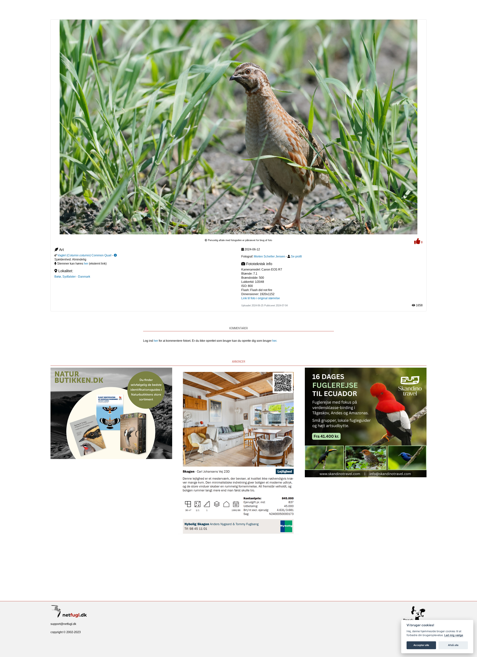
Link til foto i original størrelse (260, 298)
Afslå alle (453, 645)
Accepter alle (421, 645)
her (86, 263)
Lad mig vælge (453, 635)
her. (274, 340)
